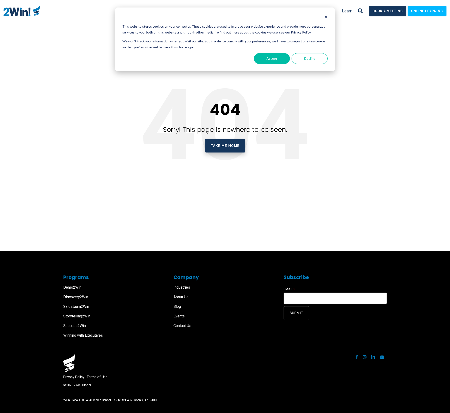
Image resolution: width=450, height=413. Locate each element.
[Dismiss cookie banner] (326, 18)
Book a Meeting (388, 11)
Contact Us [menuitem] (182, 326)
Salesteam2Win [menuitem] (76, 306)
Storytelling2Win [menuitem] (76, 316)
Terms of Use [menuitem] (97, 377)
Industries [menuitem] (181, 287)
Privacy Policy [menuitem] (73, 377)
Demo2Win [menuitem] (72, 287)
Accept (271, 58)
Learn (347, 10)
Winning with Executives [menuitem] (83, 335)
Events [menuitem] (179, 316)
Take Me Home (225, 146)
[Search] (360, 11)
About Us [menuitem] (180, 297)
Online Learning (427, 11)
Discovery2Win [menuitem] (75, 297)
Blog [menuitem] (177, 306)
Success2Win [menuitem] (74, 326)
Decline (309, 58)
